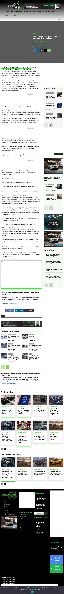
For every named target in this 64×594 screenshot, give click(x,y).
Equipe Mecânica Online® (43, 42)
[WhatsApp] (49, 50)
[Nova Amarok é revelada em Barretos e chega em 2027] (59, 196)
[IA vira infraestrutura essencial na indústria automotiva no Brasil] (24, 425)
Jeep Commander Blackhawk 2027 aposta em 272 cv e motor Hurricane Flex (53, 262)
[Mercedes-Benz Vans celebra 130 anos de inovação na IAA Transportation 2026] (25, 356)
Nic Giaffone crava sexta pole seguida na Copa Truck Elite (51, 117)
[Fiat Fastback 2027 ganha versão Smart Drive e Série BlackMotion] (40, 462)
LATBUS (31, 334)
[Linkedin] (38, 50)
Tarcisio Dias (54, 542)
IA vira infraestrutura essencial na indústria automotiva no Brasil (22, 438)
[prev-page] (3, 367)
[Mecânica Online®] (13, 6)
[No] (62, 590)
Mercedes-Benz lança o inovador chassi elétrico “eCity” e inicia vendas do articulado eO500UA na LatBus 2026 (35, 348)
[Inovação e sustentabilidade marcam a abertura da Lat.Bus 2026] (25, 336)
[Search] (46, 513)
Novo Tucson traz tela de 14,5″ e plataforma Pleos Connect (7, 411)
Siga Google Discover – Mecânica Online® (57, 559)
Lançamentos (38, 469)
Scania (16, 316)
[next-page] (7, 367)
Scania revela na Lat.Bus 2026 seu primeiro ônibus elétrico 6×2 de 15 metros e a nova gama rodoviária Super (14, 348)
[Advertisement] (30, 98)
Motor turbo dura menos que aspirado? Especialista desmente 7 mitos (7, 438)
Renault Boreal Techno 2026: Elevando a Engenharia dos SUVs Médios (54, 269)
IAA (30, 353)
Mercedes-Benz (9, 316)
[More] (35, 310)
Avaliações (38, 517)
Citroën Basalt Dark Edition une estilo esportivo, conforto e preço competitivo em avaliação (54, 255)
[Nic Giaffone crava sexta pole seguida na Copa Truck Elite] (59, 115)
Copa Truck (50, 114)
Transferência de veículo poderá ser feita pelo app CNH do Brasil (50, 107)
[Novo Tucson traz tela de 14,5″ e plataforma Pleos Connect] (59, 94)
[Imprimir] (41, 50)
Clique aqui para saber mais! (9, 303)
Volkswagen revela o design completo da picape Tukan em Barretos (56, 474)
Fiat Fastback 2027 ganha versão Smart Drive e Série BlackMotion (40, 474)
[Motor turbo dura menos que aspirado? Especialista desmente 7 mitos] (59, 186)
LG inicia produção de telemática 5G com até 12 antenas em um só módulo (40, 437)
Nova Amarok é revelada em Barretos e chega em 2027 (51, 199)
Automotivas (12, 334)
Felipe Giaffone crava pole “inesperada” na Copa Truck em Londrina (54, 412)
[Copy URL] (45, 50)
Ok (32, 591)
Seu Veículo (50, 103)
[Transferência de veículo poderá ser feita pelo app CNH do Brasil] (59, 105)
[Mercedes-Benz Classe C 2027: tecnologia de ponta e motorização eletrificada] (4, 336)
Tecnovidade (22, 432)
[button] (59, 19)
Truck (35, 33)
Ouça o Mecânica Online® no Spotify (55, 569)
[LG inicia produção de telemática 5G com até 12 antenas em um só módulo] (40, 425)
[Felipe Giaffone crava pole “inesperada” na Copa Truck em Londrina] (56, 400)
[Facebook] (34, 50)
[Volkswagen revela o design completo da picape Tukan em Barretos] (56, 462)
